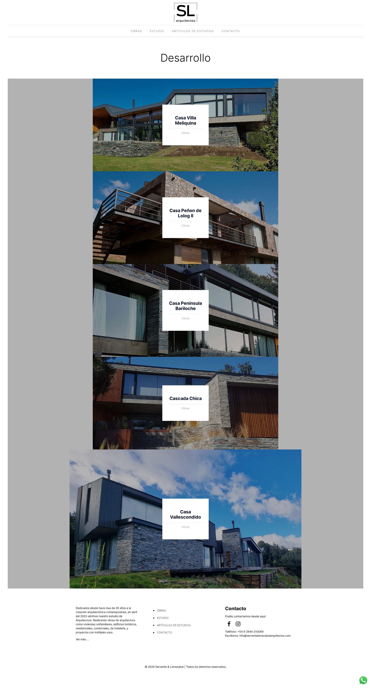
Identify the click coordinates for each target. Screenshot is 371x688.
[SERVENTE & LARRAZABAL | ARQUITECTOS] (186, 12)
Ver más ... (82, 639)
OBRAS (161, 610)
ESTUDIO (163, 617)
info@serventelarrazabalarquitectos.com (265, 635)
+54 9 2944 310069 (250, 631)
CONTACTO (164, 632)
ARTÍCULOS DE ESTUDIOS (174, 625)
